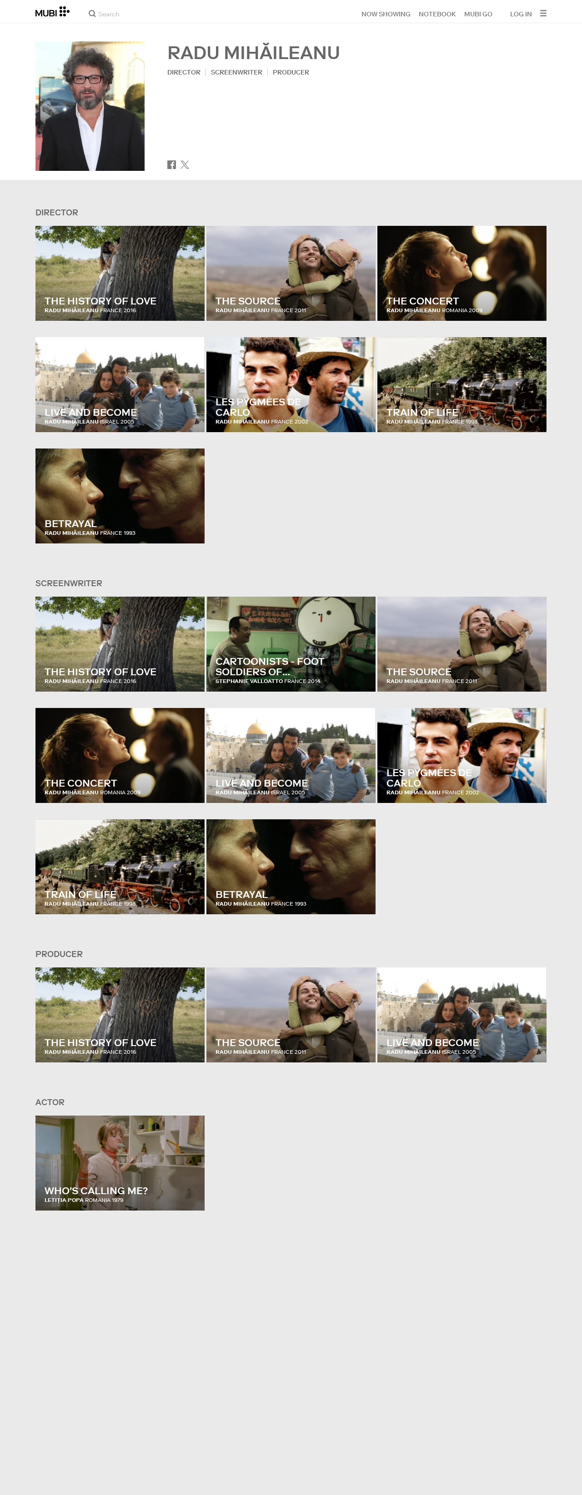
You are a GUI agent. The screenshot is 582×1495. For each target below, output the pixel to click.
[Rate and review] (189, 305)
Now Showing (386, 13)
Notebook (437, 13)
